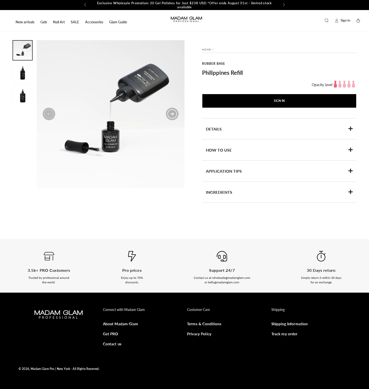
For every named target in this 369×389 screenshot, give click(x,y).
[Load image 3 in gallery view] (23, 96)
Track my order (284, 334)
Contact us (112, 344)
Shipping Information (289, 323)
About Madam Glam (120, 323)
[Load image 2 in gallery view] (23, 73)
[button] (327, 21)
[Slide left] (85, 5)
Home (206, 49)
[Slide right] (283, 5)
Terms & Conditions (204, 323)
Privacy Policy (199, 334)
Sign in (279, 101)
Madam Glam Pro (42, 369)
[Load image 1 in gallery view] (23, 50)
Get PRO (110, 334)
